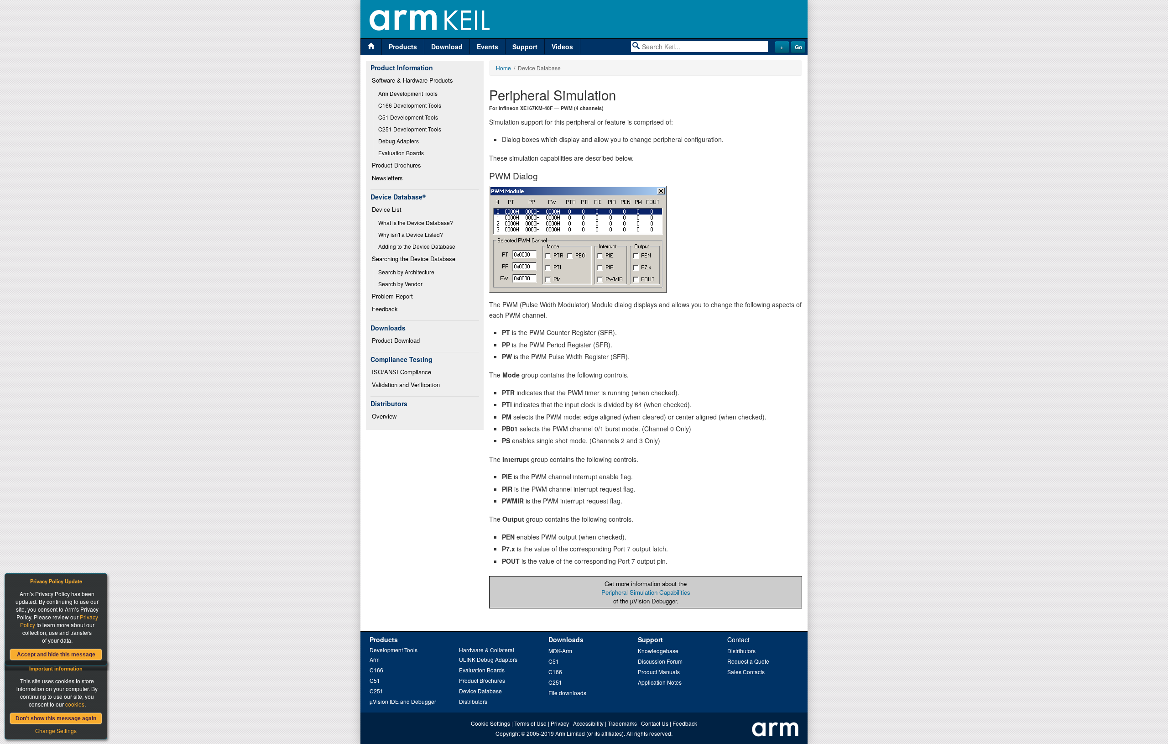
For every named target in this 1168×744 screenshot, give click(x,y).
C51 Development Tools (408, 117)
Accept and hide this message (56, 654)
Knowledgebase (658, 651)
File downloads (567, 693)
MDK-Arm (560, 651)
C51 (375, 680)
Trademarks (622, 723)
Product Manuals (659, 672)
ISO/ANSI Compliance (401, 371)
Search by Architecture (406, 272)
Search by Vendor (400, 284)
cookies (74, 704)
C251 (376, 691)
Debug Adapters (398, 141)
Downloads (566, 639)
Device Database (480, 691)
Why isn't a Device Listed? (410, 234)
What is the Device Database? (415, 222)
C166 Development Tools (409, 105)
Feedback (385, 308)
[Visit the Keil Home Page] (371, 47)
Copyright (507, 733)
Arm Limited (570, 733)
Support (524, 46)
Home (503, 68)
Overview (384, 416)
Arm (375, 659)
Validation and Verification (406, 384)
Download (447, 46)
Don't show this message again (56, 718)
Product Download (396, 340)
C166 (376, 670)
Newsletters (387, 177)
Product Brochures (396, 165)
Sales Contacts (746, 672)
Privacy (560, 723)
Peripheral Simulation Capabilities (645, 592)
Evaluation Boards (401, 153)
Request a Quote (748, 661)
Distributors (473, 701)
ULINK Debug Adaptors (488, 659)
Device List (387, 209)
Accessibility (588, 723)
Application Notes (660, 682)
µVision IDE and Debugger (403, 701)
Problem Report (392, 296)
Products (403, 46)
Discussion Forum (660, 661)
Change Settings (56, 730)
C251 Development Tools (409, 129)
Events (487, 46)
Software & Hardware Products (412, 80)
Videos (562, 46)
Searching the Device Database (413, 258)
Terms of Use (530, 723)
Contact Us (654, 723)
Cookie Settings (490, 723)
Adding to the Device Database (416, 246)
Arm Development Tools (408, 93)
